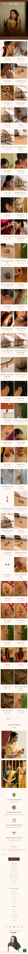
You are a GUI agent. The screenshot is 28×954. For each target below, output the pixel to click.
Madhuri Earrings (21, 103)
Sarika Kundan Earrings (7, 530)
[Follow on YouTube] (14, 927)
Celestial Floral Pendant (20, 260)
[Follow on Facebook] (6, 927)
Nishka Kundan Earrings (20, 192)
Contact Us (14, 871)
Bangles (14, 913)
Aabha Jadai (7, 664)
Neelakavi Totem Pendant (7, 284)
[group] (7, 49)
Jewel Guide (14, 893)
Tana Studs (7, 125)
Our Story (14, 866)
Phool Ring (20, 125)
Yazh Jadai (20, 664)
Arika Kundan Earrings (7, 350)
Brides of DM (14, 900)
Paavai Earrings (7, 552)
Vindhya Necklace (7, 686)
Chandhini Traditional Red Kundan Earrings (21, 351)
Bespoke (14, 898)
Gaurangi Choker (21, 464)
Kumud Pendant (7, 420)
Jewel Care (14, 895)
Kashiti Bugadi (20, 170)
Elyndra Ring (21, 530)
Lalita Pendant (7, 598)
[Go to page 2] (20, 717)
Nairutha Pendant (21, 620)
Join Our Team (14, 882)
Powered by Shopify (18, 930)
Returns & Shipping (14, 875)
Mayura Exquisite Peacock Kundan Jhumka (21, 237)
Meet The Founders (14, 869)
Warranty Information (14, 873)
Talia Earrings (7, 574)
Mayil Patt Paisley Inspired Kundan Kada (7, 375)
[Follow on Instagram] (10, 927)
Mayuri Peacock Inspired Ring (20, 575)
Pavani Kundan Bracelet (7, 486)
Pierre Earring (7, 192)
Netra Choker (7, 464)
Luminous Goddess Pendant (20, 420)
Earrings (14, 909)
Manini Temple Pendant (20, 374)
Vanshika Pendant (21, 642)
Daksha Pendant (7, 620)
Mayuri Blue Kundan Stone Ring (7, 261)
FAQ (14, 884)
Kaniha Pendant (20, 598)
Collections (14, 920)
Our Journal (14, 891)
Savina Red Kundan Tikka (7, 508)
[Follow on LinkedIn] (17, 927)
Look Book (14, 902)
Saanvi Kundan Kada (7, 237)
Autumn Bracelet (21, 58)
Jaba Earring (7, 58)
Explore (14, 757)
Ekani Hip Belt (20, 215)
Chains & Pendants (14, 916)
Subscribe (14, 859)
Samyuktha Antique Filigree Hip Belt (20, 687)
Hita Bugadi (7, 215)
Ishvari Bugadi (20, 284)
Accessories (14, 918)
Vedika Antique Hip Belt (7, 710)
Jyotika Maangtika (21, 442)
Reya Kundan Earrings (21, 81)
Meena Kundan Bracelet (7, 328)
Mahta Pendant (20, 710)
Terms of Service (14, 877)
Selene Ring (20, 486)
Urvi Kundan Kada (7, 103)
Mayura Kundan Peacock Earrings (20, 148)
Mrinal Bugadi (20, 398)
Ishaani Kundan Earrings (20, 552)
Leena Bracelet (20, 306)
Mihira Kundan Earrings (7, 147)
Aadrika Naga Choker (21, 328)
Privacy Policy (14, 880)
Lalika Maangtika (7, 170)
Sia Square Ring (7, 81)
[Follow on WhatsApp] (21, 927)
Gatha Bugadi (7, 398)
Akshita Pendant (7, 442)
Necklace (14, 911)
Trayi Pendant (7, 642)
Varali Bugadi (7, 306)
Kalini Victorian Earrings (20, 508)
